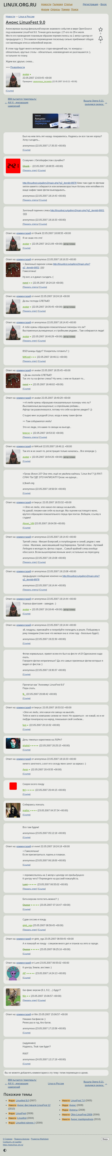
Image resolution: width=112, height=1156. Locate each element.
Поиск (74, 9)
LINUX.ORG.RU (20, 4)
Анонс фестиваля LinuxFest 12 (33, 1105)
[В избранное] (100, 29)
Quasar (26, 905)
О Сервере (7, 1139)
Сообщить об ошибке (12, 1142)
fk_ (24, 694)
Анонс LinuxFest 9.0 (25, 22)
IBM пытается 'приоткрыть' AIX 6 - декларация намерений (22, 102)
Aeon (25, 769)
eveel (25, 283)
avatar (26, 74)
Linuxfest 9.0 (22, 1100)
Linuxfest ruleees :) (25, 1122)
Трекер (65, 9)
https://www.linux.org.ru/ (13, 1145)
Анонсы (73, 1110)
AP (24, 973)
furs (24, 725)
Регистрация (90, 4)
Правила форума (21, 1139)
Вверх (105, 1139)
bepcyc (26, 433)
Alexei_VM (28, 523)
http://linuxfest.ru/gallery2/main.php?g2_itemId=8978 (50, 183)
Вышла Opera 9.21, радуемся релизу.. (94, 103)
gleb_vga (27, 925)
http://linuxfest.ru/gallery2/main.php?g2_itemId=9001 (77, 210)
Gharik (26, 166)
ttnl (24, 790)
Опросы (55, 9)
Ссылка (9, 91)
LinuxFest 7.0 (78, 1100)
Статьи (68, 4)
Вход (103, 4)
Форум (45, 9)
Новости (46, 4)
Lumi (25, 884)
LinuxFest (21, 1113)
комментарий (23, 233)
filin (24, 996)
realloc (26, 810)
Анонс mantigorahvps (82, 1119)
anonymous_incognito (42, 81)
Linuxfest (22, 1118)
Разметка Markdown (40, 1139)
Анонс (72, 1105)
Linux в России (26, 16)
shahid (26, 745)
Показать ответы (30, 200)
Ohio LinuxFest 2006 (81, 1114)
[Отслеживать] (100, 38)
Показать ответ (30, 170)
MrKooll (27, 357)
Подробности (17, 67)
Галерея (58, 4)
